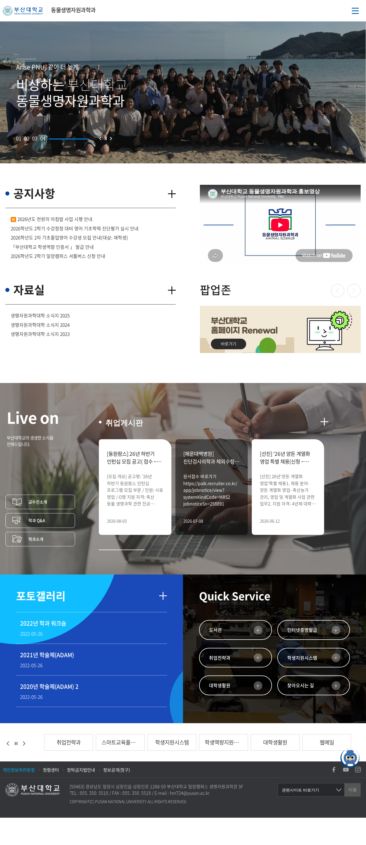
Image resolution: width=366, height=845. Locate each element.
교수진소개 (37, 502)
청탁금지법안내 (81, 770)
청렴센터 (51, 770)
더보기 (172, 194)
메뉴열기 (355, 10)
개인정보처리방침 (19, 770)
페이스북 (333, 769)
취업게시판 (124, 423)
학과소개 (35, 539)
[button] (18, 138)
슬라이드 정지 (105, 138)
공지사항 (34, 193)
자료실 (29, 289)
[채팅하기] (350, 757)
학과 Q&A (36, 520)
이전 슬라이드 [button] (100, 138)
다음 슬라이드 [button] (111, 138)
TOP (350, 782)
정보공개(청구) (116, 770)
